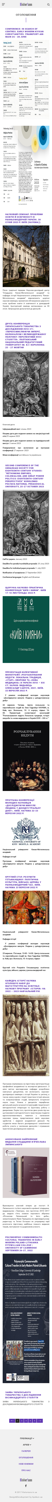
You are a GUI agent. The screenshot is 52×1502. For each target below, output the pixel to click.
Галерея (26, 1451)
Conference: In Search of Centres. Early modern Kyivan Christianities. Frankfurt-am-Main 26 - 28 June (24, 33)
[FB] (26, 1485)
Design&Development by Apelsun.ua (26, 1497)
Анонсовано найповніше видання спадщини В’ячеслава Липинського (25, 1142)
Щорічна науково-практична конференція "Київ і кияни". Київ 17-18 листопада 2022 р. (25, 590)
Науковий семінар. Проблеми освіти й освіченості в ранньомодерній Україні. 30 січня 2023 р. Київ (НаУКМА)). (24, 218)
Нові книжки (26, 1464)
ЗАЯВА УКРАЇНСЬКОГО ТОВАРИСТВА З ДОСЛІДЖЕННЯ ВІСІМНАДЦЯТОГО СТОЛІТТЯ (23, 1395)
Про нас (26, 1470)
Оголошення (26, 1457)
